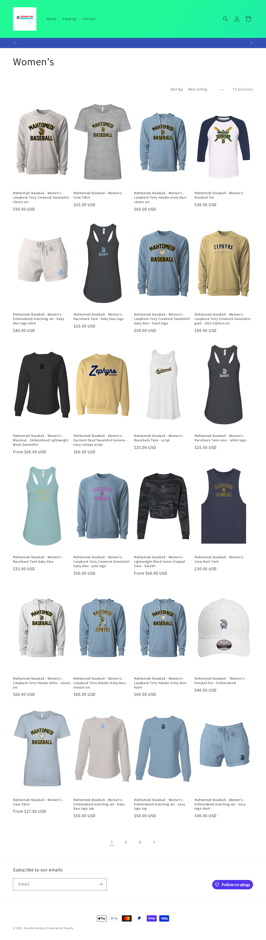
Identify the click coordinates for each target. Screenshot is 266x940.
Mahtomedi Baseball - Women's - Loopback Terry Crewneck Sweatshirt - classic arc (42, 197)
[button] (225, 19)
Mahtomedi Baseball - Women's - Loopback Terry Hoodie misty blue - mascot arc (101, 682)
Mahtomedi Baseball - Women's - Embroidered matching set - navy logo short (220, 804)
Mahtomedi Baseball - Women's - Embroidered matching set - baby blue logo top (99, 804)
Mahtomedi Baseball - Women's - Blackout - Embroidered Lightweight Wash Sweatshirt (40, 440)
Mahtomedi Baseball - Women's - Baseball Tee (220, 195)
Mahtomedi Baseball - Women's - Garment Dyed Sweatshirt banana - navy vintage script (100, 440)
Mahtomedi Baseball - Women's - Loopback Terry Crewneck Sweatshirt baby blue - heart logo (162, 318)
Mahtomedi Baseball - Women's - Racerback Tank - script (159, 438)
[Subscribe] (100, 884)
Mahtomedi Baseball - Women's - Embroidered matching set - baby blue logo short (38, 318)
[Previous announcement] (15, 43)
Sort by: (177, 89)
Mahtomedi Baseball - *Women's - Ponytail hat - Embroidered (221, 680)
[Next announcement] (251, 43)
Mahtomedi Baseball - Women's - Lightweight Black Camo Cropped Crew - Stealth (159, 561)
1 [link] (112, 842)
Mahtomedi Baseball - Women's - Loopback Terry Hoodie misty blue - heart (161, 682)
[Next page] (154, 842)
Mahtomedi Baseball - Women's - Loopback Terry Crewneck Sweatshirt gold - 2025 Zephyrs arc (222, 318)
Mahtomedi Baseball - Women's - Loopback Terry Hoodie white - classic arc (42, 682)
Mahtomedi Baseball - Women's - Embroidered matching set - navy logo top (159, 804)
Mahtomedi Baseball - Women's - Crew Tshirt (99, 195)
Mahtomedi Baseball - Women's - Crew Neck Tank (220, 559)
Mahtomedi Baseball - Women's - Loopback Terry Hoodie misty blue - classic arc (161, 197)
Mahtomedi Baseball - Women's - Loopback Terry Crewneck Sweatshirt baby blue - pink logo (101, 561)
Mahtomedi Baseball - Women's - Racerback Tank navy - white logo (220, 438)
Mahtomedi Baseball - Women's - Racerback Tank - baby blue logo (99, 316)
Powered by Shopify (60, 928)
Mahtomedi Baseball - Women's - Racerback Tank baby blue (38, 559)
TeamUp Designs (35, 928)
